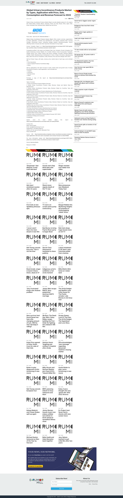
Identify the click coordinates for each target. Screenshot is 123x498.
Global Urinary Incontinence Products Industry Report (40, 39)
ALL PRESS (52, 3)
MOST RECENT (44, 3)
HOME (38, 3)
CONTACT (58, 3)
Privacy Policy (95, 484)
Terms (90, 484)
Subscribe (61, 488)
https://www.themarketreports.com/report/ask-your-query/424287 (43, 121)
